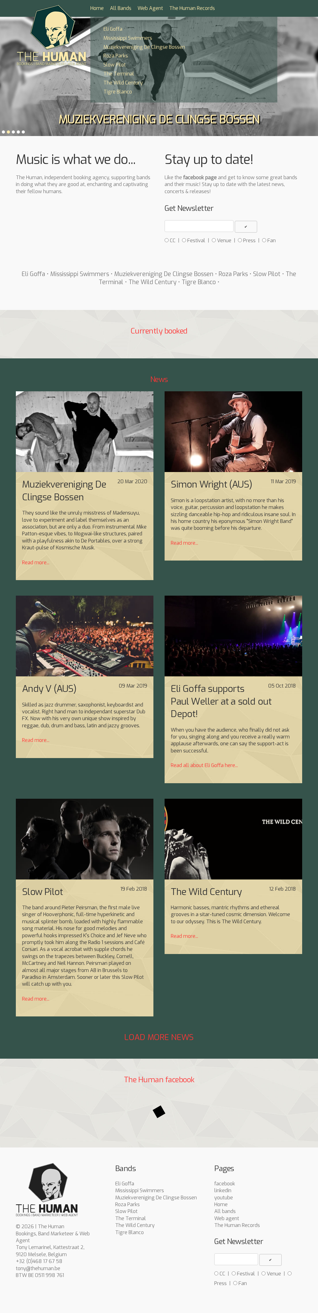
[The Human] (51, 36)
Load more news (159, 1037)
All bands (225, 1211)
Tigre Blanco (117, 92)
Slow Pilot (114, 64)
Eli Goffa (112, 29)
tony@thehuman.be (38, 1268)
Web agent (226, 1218)
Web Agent (150, 8)
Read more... (35, 562)
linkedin (222, 1190)
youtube (223, 1197)
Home (97, 8)
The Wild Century (123, 83)
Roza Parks (115, 55)
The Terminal (118, 73)
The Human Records (192, 8)
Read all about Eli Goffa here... (204, 765)
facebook (224, 1183)
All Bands (120, 8)
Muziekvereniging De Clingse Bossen (144, 47)
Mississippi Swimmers (127, 38)
